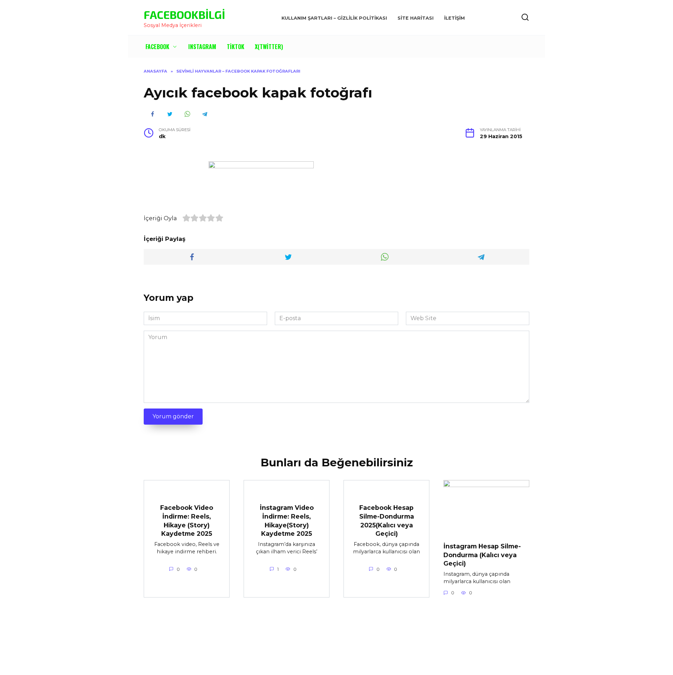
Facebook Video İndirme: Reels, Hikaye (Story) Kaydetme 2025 (186, 520)
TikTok (235, 46)
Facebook (157, 46)
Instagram (202, 46)
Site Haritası (415, 18)
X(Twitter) (269, 46)
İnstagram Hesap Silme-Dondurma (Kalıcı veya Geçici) (482, 554)
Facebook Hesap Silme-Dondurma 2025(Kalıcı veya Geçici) (386, 520)
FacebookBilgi (184, 14)
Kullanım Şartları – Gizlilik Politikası (334, 18)
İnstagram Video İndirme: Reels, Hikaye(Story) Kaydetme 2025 (287, 520)
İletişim (454, 18)
